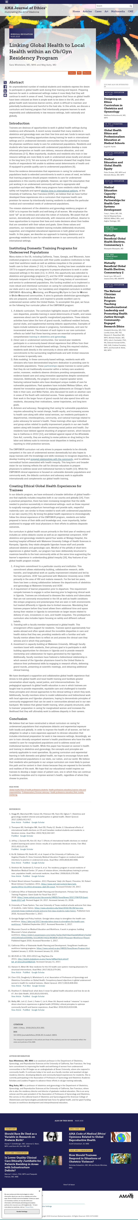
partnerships (50, 365)
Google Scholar (38, 822)
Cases (98, 11)
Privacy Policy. (29, 1207)
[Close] (39, 1191)
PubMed (26, 822)
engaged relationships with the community (52, 459)
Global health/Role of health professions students (28, 789)
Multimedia (118, 11)
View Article (16, 822)
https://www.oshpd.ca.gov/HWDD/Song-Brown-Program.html (63, 948)
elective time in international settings (59, 190)
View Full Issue (69, 1184)
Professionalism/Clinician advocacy (35, 792)
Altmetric (86, 73)
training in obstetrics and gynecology (47, 336)
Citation (72, 73)
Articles (87, 11)
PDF (79, 73)
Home (76, 11)
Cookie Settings (46, 1206)
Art (106, 11)
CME (130, 11)
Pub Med (27, 985)
